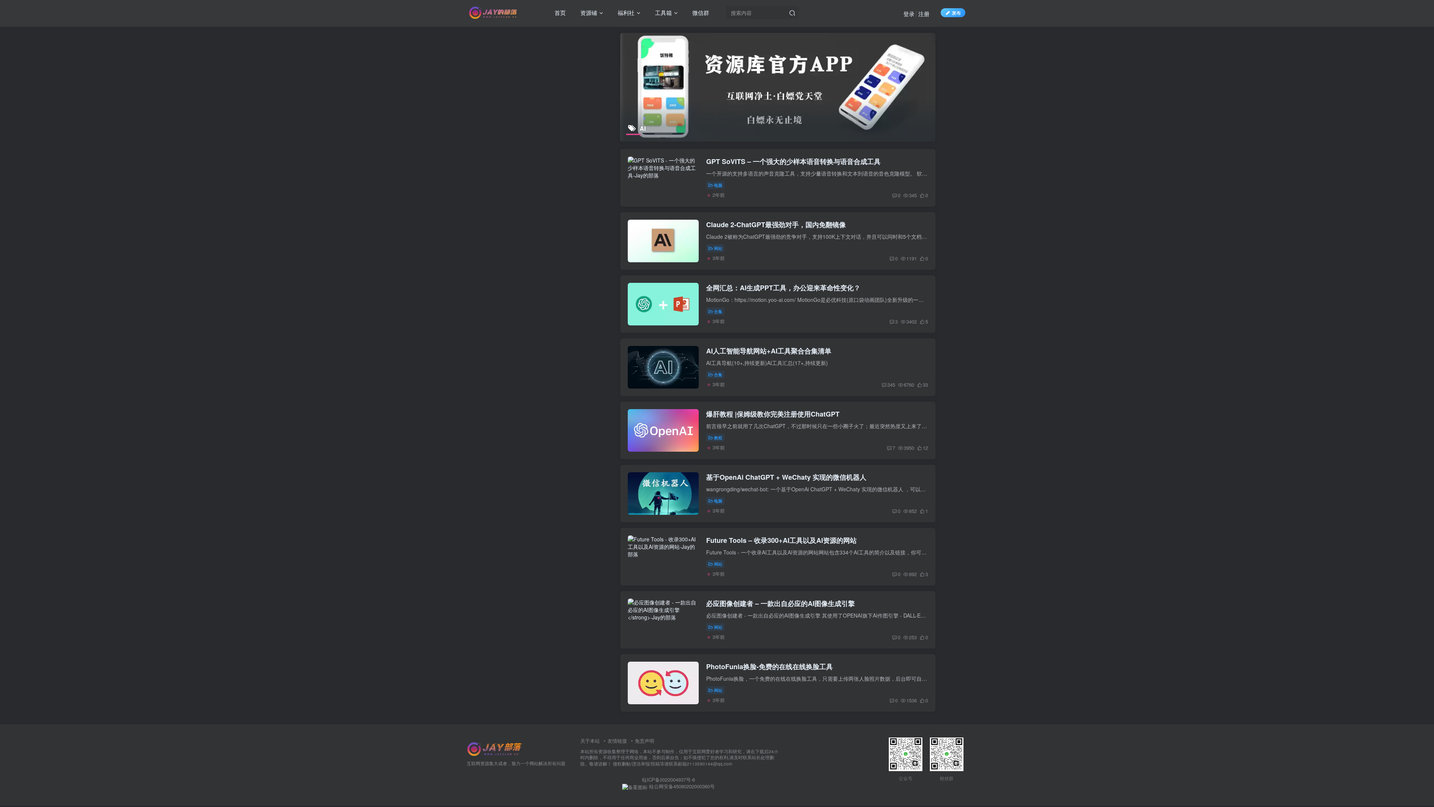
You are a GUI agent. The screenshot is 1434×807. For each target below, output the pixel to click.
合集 (718, 311)
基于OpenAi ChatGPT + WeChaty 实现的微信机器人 (786, 477)
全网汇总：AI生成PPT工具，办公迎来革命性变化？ (783, 288)
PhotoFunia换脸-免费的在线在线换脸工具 (769, 666)
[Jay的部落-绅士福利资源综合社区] (495, 748)
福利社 (625, 12)
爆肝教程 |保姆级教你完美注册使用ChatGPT (772, 414)
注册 (923, 14)
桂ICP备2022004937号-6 (668, 779)
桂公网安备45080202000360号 (681, 786)
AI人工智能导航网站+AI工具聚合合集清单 (768, 351)
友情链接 (617, 740)
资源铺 (588, 12)
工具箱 (663, 12)
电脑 (718, 185)
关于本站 (590, 740)
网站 (718, 248)
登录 (909, 14)
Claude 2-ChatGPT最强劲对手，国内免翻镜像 (776, 224)
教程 (718, 437)
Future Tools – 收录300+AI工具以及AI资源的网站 (781, 540)
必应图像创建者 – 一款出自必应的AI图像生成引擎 (780, 603)
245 (891, 384)
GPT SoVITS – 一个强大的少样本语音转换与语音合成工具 (793, 161)
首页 (559, 12)
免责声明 (644, 740)
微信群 (700, 12)
